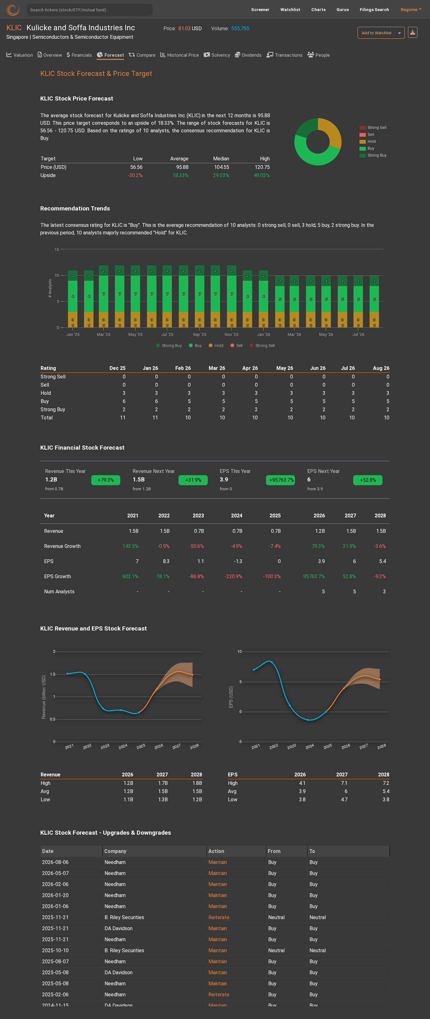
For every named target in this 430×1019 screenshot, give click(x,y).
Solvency (221, 55)
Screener (260, 9)
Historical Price (183, 55)
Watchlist (290, 9)
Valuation (23, 55)
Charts (318, 9)
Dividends (252, 55)
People (323, 55)
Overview (52, 55)
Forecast (114, 55)
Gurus (343, 9)
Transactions (289, 55)
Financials (82, 55)
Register (409, 9)
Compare (146, 55)
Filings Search (374, 9)
